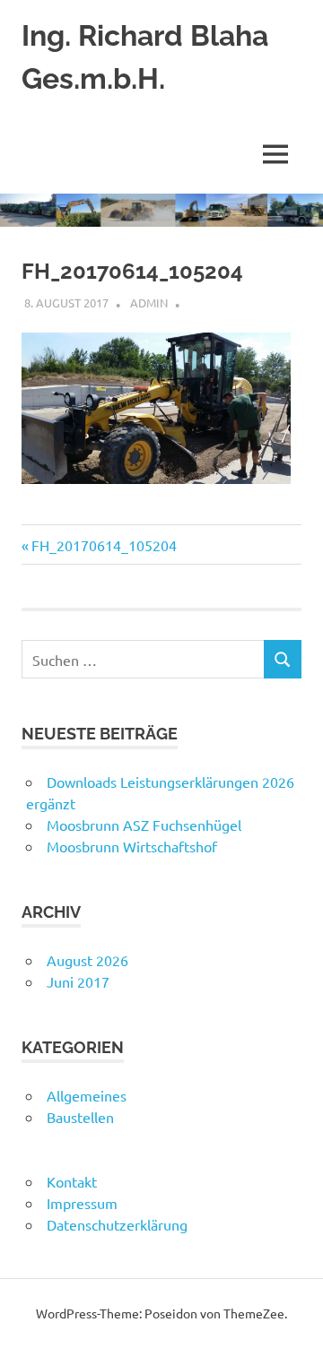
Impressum (82, 1203)
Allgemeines (87, 1095)
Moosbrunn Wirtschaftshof (132, 846)
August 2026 (87, 960)
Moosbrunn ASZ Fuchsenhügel (144, 825)
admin (149, 302)
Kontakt (72, 1181)
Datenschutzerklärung (117, 1224)
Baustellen (80, 1117)
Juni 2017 (78, 981)
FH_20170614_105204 (104, 545)
